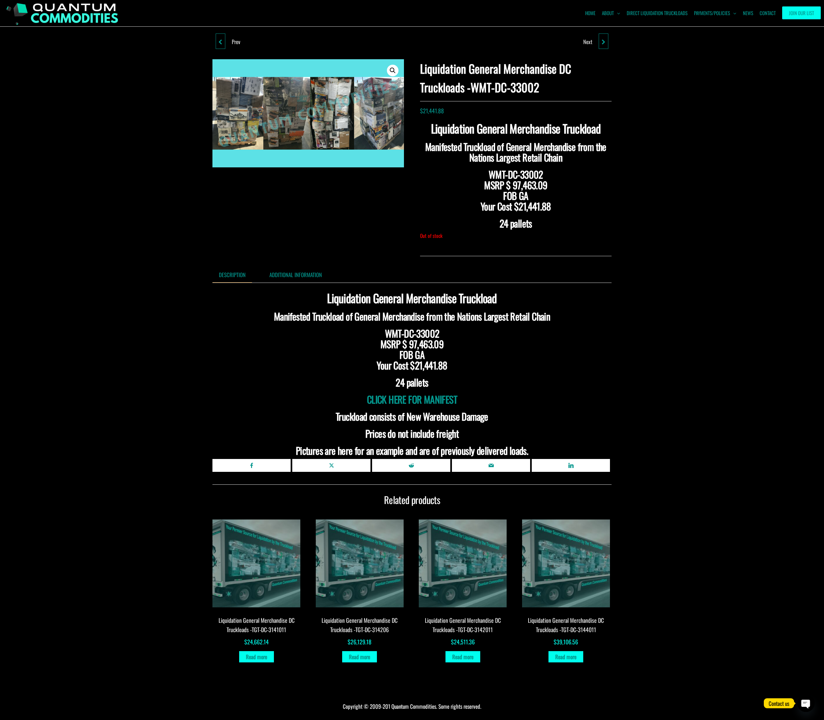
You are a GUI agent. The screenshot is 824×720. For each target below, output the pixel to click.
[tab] (237, 275)
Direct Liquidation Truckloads (657, 12)
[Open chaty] (806, 703)
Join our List (801, 12)
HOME (590, 12)
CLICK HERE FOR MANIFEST (412, 399)
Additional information (295, 275)
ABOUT (608, 12)
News (748, 12)
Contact (768, 12)
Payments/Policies (712, 12)
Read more (256, 657)
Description (232, 275)
